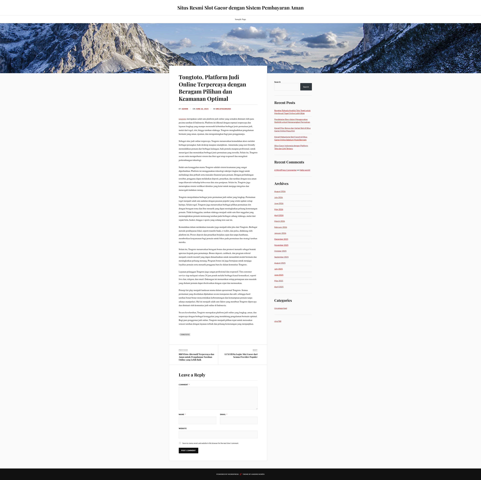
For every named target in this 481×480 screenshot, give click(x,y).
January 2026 (280, 233)
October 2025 (280, 251)
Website (183, 428)
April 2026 (278, 215)
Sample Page (240, 19)
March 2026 (279, 221)
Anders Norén (258, 474)
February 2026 (280, 227)
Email (223, 414)
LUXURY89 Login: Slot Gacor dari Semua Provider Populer (241, 355)
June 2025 (278, 275)
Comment (184, 385)
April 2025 (278, 286)
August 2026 (279, 191)
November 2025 (281, 245)
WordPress (233, 474)
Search (277, 82)
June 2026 (278, 203)
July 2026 (278, 197)
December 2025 (281, 239)
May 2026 (278, 209)
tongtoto (182, 118)
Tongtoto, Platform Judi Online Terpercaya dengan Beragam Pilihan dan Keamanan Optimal (212, 87)
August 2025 (279, 263)
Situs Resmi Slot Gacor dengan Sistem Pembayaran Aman (240, 7)
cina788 (277, 321)
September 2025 (281, 257)
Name (182, 414)
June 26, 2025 (202, 109)
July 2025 (278, 269)
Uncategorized (223, 109)
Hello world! (305, 170)
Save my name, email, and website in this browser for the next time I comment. (210, 443)
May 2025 (278, 280)
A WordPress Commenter (285, 170)
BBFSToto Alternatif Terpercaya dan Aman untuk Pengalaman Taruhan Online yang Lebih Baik (196, 357)
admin (185, 109)
